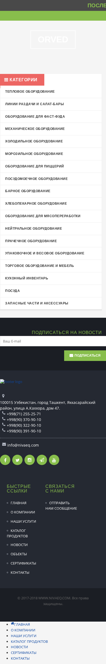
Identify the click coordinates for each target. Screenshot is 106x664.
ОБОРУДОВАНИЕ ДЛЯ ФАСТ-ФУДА (35, 117)
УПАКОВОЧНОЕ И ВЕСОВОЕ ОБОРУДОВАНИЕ (44, 253)
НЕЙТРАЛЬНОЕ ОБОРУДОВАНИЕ (33, 228)
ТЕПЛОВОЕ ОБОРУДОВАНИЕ (30, 91)
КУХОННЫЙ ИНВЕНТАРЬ (26, 278)
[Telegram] (42, 460)
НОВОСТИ (19, 544)
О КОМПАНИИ (23, 512)
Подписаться (87, 355)
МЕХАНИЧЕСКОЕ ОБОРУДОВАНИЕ (35, 129)
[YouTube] (54, 460)
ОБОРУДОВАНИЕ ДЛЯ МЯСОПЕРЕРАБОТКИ (42, 216)
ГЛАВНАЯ (18, 502)
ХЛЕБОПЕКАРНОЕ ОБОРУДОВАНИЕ (36, 203)
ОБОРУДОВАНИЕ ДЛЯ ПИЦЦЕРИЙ (34, 166)
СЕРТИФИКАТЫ (23, 563)
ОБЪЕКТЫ (19, 553)
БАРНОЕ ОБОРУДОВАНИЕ (28, 191)
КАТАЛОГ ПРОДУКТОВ (17, 533)
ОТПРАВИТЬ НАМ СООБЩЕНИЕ (61, 505)
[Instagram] (29, 460)
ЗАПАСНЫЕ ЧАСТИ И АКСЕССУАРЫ (36, 303)
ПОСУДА (12, 291)
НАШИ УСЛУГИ (23, 521)
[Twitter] (17, 460)
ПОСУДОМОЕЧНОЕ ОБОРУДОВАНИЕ (36, 179)
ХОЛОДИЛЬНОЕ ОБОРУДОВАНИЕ (34, 141)
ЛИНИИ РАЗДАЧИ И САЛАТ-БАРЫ (34, 104)
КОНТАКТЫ (20, 572)
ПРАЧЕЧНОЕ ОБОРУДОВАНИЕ (31, 241)
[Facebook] (5, 460)
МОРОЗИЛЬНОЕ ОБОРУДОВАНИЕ (34, 154)
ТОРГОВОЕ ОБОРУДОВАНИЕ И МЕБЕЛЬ (39, 266)
